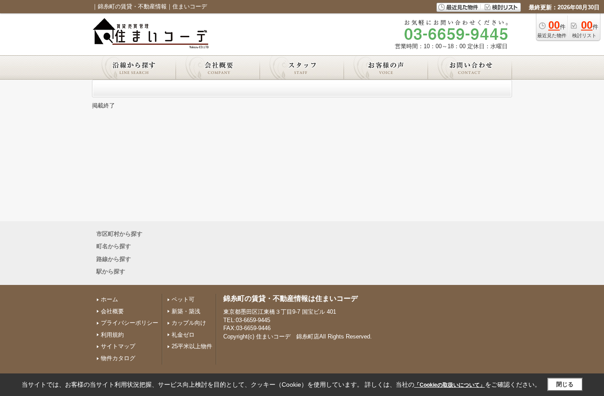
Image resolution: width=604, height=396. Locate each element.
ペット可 (183, 299)
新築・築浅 (186, 311)
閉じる (564, 384)
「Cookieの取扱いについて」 (449, 385)
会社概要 (112, 311)
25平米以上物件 (192, 346)
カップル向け (189, 322)
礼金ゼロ (183, 334)
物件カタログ (118, 358)
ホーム (109, 299)
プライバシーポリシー (129, 322)
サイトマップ (118, 346)
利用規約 (112, 334)
